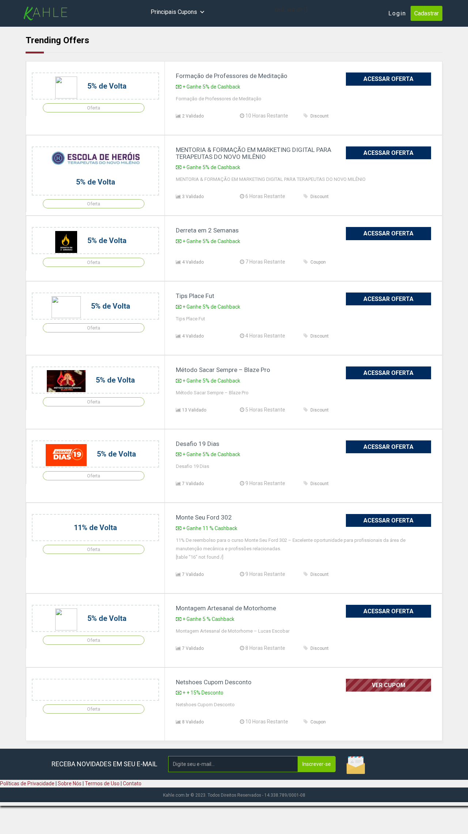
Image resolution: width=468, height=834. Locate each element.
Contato (132, 783)
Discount (319, 116)
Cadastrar (426, 13)
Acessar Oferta (388, 78)
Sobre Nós (70, 783)
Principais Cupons (174, 11)
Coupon (318, 262)
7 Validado (192, 483)
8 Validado (192, 722)
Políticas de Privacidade (27, 783)
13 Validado (193, 410)
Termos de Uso (102, 783)
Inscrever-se (316, 764)
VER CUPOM (388, 685)
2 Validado (192, 116)
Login (397, 13)
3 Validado (192, 196)
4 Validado (192, 262)
